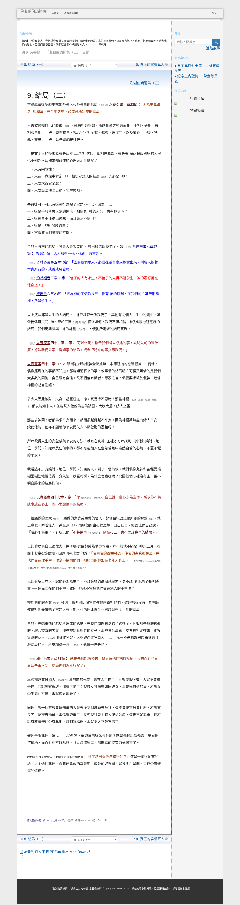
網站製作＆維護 (181, 888)
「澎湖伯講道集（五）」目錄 (67, 52)
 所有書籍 (31, 52)
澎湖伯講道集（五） (145, 83)
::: (83, 12)
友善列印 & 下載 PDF (40, 852)
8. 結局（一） (35, 64)
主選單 (55, 13)
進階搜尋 (213, 48)
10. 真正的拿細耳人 (149, 64)
